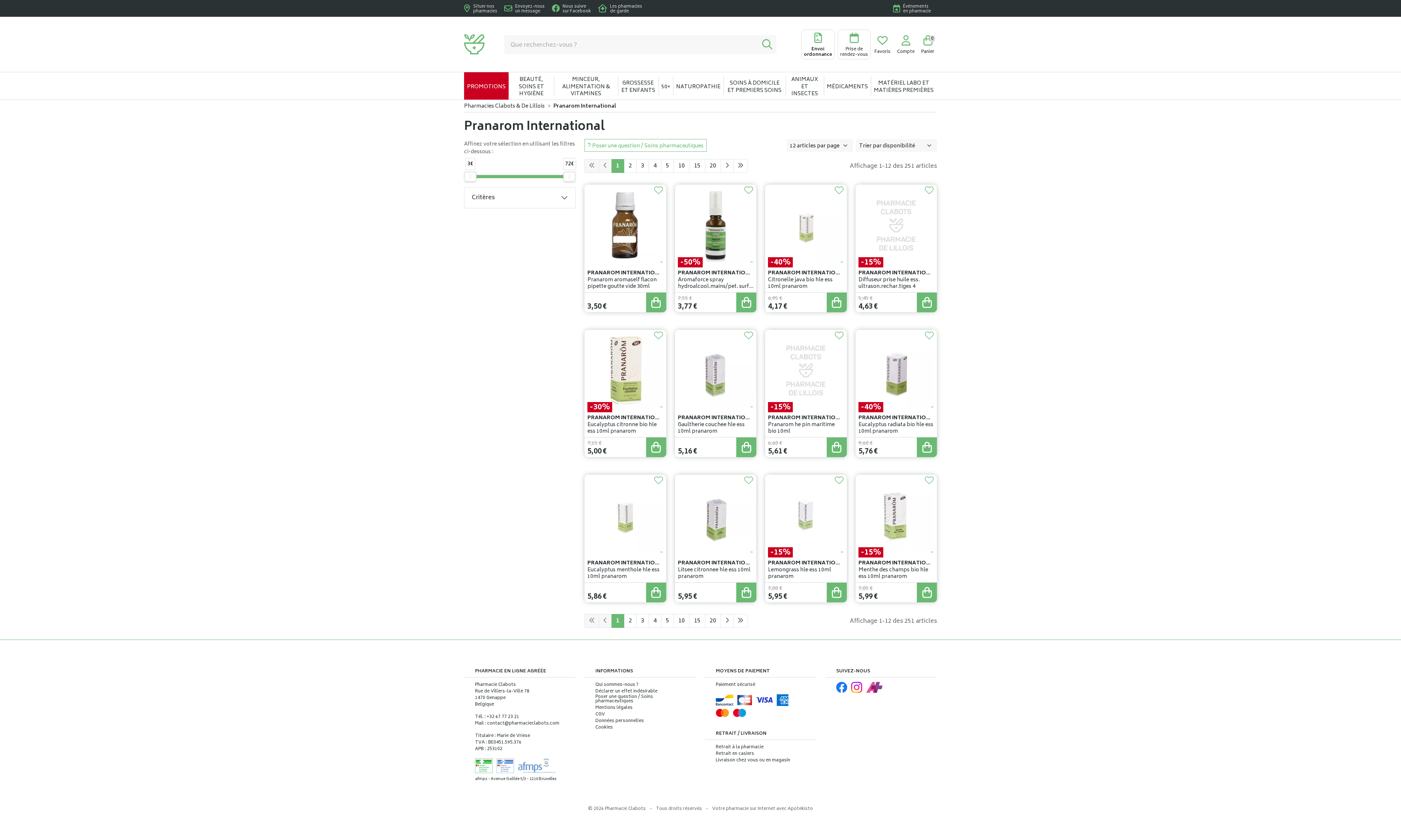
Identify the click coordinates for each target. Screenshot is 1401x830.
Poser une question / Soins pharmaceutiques (624, 699)
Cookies (604, 728)
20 (713, 166)
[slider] (470, 176)
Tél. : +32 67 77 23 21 (497, 717)
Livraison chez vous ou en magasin (753, 760)
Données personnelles (619, 721)
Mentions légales (614, 708)
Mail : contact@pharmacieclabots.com (517, 723)
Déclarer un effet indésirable (626, 691)
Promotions (486, 87)
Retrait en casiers (735, 754)
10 (681, 166)
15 (697, 166)
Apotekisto (762, 809)
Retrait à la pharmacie (740, 747)
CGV (600, 715)
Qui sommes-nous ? (616, 685)
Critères (483, 198)
